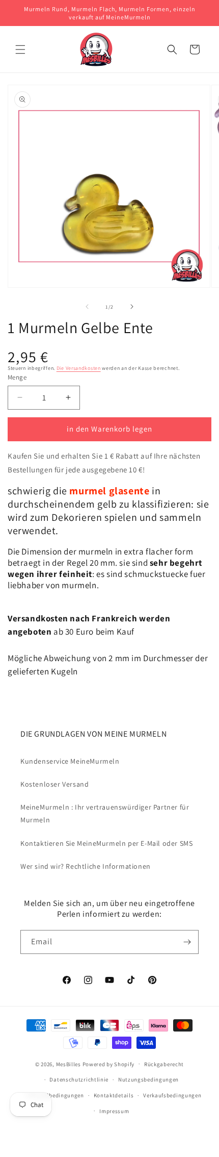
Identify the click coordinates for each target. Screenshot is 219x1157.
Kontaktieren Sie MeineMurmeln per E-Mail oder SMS (106, 843)
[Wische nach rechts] (132, 306)
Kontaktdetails (114, 1095)
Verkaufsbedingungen (172, 1095)
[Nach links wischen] (87, 306)
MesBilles (68, 1063)
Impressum (114, 1111)
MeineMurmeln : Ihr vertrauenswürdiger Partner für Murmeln (104, 813)
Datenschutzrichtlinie (78, 1079)
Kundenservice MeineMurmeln (70, 761)
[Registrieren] (187, 942)
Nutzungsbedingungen (148, 1079)
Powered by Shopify (109, 1063)
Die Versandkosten (79, 368)
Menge (17, 377)
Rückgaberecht (164, 1064)
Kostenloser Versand (54, 784)
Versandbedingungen (55, 1095)
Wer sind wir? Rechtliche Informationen (85, 866)
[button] (20, 49)
